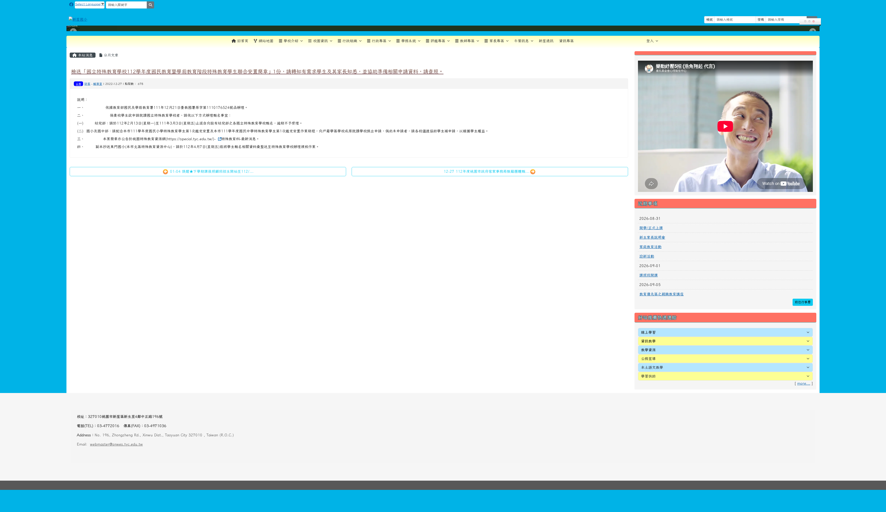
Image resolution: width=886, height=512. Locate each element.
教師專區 (467, 41)
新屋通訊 (546, 41)
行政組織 (349, 41)
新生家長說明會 (652, 237)
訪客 (87, 83)
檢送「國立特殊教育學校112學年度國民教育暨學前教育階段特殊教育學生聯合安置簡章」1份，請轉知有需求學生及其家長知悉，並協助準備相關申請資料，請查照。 (257, 71)
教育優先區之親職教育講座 (661, 294)
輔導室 (97, 83)
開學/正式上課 (651, 228)
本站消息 (85, 55)
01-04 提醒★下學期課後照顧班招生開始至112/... (211, 171)
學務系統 (408, 41)
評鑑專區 (438, 41)
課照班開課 (648, 275)
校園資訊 (320, 41)
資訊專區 (566, 41)
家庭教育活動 (650, 247)
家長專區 (496, 41)
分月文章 (110, 55)
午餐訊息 (521, 41)
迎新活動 (646, 256)
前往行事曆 (803, 302)
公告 (78, 83)
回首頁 (242, 41)
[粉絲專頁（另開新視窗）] (71, 4)
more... (803, 383)
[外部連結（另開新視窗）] (219, 139)
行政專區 (379, 41)
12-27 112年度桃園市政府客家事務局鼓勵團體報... (487, 171)
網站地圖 (266, 41)
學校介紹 (291, 41)
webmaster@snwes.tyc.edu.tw (116, 444)
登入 (650, 41)
